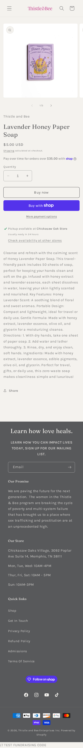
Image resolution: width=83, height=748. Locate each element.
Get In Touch (18, 621)
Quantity (9, 167)
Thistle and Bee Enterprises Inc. (39, 730)
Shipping (8, 150)
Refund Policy (19, 641)
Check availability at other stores (35, 240)
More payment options (41, 216)
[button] (9, 8)
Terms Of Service (21, 661)
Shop (12, 611)
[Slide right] (51, 105)
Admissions (17, 651)
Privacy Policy (19, 631)
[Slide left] (32, 105)
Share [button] (13, 391)
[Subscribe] (69, 467)
